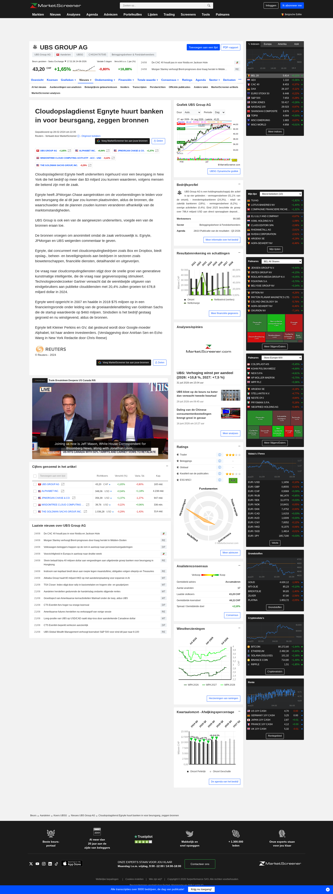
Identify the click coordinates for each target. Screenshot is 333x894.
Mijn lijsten (275, 249)
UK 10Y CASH (258, 729)
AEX (253, 80)
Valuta (275, 542)
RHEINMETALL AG (261, 229)
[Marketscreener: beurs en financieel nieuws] (55, 5)
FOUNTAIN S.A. (259, 281)
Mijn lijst (252, 194)
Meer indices (275, 131)
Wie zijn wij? (155, 879)
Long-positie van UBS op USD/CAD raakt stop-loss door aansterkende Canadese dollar (89, 618)
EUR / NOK (254, 504)
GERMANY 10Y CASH (263, 715)
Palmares (223, 14)
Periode (208, 112)
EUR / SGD (254, 531)
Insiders (124, 87)
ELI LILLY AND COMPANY (265, 216)
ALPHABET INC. (50, 491)
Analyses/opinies (190, 327)
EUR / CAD (254, 513)
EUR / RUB (254, 495)
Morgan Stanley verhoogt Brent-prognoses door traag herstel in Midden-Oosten (189, 69)
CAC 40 (255, 84)
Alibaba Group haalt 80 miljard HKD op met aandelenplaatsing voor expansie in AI (87, 578)
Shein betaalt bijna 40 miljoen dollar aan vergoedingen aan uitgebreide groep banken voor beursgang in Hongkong (98, 562)
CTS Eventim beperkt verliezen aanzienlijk (66, 625)
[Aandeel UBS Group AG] (69, 150)
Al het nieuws (39, 87)
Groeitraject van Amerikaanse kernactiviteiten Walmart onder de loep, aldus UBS (86, 598)
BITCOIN (255, 646)
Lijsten (153, 14)
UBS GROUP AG (50, 484)
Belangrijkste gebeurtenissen (101, 87)
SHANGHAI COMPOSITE (264, 111)
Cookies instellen (134, 879)
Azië (296, 44)
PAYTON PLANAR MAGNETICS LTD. (270, 297)
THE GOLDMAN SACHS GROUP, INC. (62, 511)
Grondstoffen (255, 553)
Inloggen (271, 5)
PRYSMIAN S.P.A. (260, 402)
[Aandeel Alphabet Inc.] (107, 150)
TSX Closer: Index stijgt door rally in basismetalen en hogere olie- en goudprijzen (86, 584)
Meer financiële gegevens (224, 313)
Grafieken (67, 79)
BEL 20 (255, 75)
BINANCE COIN (259, 660)
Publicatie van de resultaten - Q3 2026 (220, 231)
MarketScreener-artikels (224, 87)
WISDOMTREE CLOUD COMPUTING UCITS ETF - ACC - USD (63, 504)
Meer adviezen (230, 552)
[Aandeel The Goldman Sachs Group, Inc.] (89, 165)
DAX (253, 89)
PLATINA (252, 600)
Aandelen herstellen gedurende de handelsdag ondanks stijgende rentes (82, 591)
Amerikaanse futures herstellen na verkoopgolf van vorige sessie (77, 611)
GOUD (251, 582)
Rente (251, 682)
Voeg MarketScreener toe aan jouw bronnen (124, 141)
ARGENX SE (258, 238)
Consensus (169, 79)
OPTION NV (257, 292)
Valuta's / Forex (256, 453)
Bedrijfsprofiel (187, 184)
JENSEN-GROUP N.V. (262, 268)
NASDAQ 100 (258, 106)
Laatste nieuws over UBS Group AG (59, 525)
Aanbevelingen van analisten (65, 87)
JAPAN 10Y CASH (260, 720)
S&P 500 (255, 98)
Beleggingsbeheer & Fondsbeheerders (219, 225)
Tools (206, 14)
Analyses (73, 14)
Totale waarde (146, 79)
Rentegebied (275, 735)
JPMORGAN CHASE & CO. (56, 498)
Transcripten (139, 87)
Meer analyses (230, 433)
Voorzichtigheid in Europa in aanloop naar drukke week (73, 553)
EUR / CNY (254, 522)
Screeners (188, 14)
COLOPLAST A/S (260, 364)
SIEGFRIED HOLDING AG (264, 407)
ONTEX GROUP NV (261, 272)
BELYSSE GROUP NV (262, 285)
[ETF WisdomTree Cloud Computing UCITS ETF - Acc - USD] (113, 158)
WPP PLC (256, 382)
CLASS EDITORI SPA (262, 225)
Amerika (282, 44)
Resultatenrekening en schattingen (203, 253)
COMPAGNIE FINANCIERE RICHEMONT (270, 209)
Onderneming (104, 79)
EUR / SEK (253, 500)
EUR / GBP (254, 486)
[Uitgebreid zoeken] (209, 6)
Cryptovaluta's (256, 618)
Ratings (187, 79)
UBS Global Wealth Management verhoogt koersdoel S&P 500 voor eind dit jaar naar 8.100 (91, 632)
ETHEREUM (257, 651)
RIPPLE (255, 664)
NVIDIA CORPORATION (263, 234)
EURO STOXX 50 (260, 93)
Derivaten (229, 79)
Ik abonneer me (292, 5)
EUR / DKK (254, 509)
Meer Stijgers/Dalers (275, 346)
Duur (179, 112)
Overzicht (37, 79)
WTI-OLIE (253, 586)
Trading (169, 14)
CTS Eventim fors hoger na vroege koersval (66, 605)
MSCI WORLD (258, 124)
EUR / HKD (254, 527)
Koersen (52, 79)
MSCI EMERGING (260, 120)
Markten (38, 14)
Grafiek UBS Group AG (194, 104)
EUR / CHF (254, 491)
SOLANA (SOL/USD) (262, 655)
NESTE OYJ (257, 398)
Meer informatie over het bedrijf (222, 239)
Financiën (125, 79)
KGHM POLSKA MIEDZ (263, 368)
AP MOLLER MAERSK (263, 377)
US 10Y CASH (258, 711)
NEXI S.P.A (256, 373)
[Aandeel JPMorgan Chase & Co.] (156, 150)
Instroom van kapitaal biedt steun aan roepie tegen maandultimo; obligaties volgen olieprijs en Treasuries (99, 571)
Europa (268, 44)
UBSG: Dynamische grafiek (224, 171)
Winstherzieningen (191, 628)
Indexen (254, 44)
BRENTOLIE (254, 591)
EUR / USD (254, 482)
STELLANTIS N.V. (260, 393)
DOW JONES (258, 102)
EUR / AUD (254, 518)
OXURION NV (258, 310)
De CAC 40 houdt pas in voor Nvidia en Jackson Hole (180, 62)
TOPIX (254, 115)
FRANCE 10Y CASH (262, 724)
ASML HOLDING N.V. (262, 221)
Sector (213, 79)
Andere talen (201, 87)
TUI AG (254, 200)
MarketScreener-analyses (46, 93)
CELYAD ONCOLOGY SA (264, 301)
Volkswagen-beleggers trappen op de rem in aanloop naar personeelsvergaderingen (88, 547)
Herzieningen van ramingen (223, 698)
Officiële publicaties (179, 87)
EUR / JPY (253, 536)
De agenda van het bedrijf (224, 781)
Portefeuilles (133, 14)
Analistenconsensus (192, 566)
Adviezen (111, 14)
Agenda (92, 14)
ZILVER (252, 595)
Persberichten (158, 87)
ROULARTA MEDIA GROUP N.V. (268, 277)
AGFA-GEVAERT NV (261, 243)
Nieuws (55, 14)
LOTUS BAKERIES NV (263, 205)
